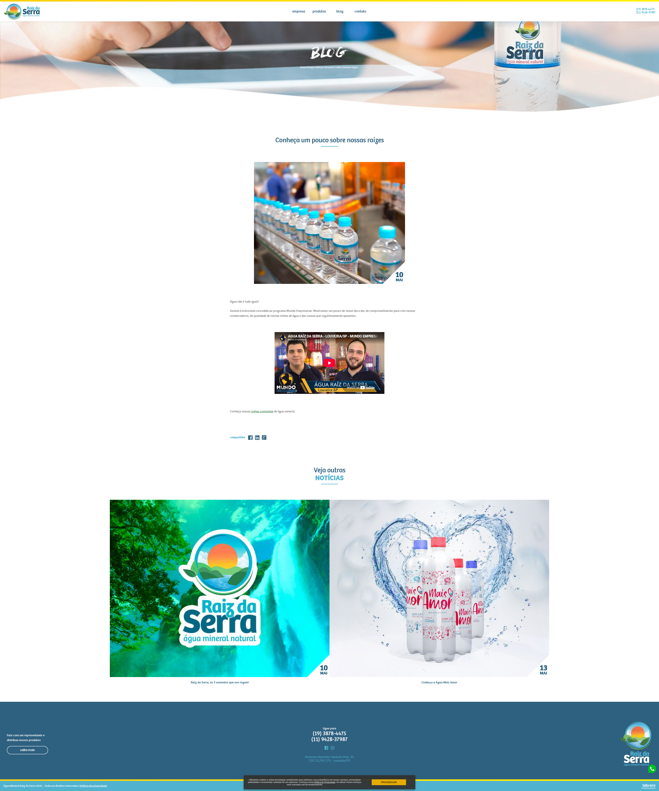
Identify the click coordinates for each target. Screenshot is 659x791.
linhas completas (262, 411)
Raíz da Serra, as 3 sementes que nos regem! (220, 682)
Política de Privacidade (325, 782)
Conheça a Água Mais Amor (439, 682)
